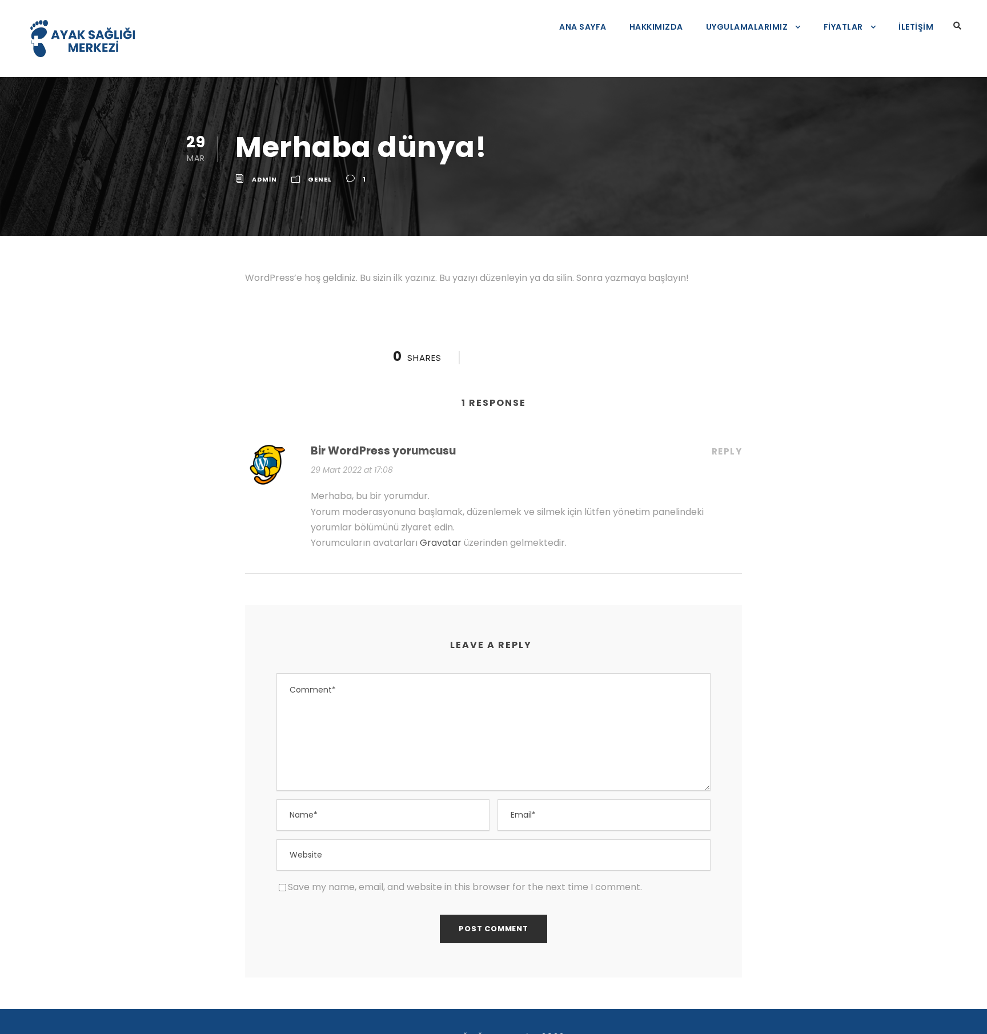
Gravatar (441, 542)
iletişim (915, 27)
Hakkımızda (656, 27)
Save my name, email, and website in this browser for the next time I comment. (465, 887)
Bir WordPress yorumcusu (383, 450)
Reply (727, 451)
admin (264, 179)
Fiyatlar (843, 27)
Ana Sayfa (583, 27)
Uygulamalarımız (747, 27)
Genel (320, 179)
